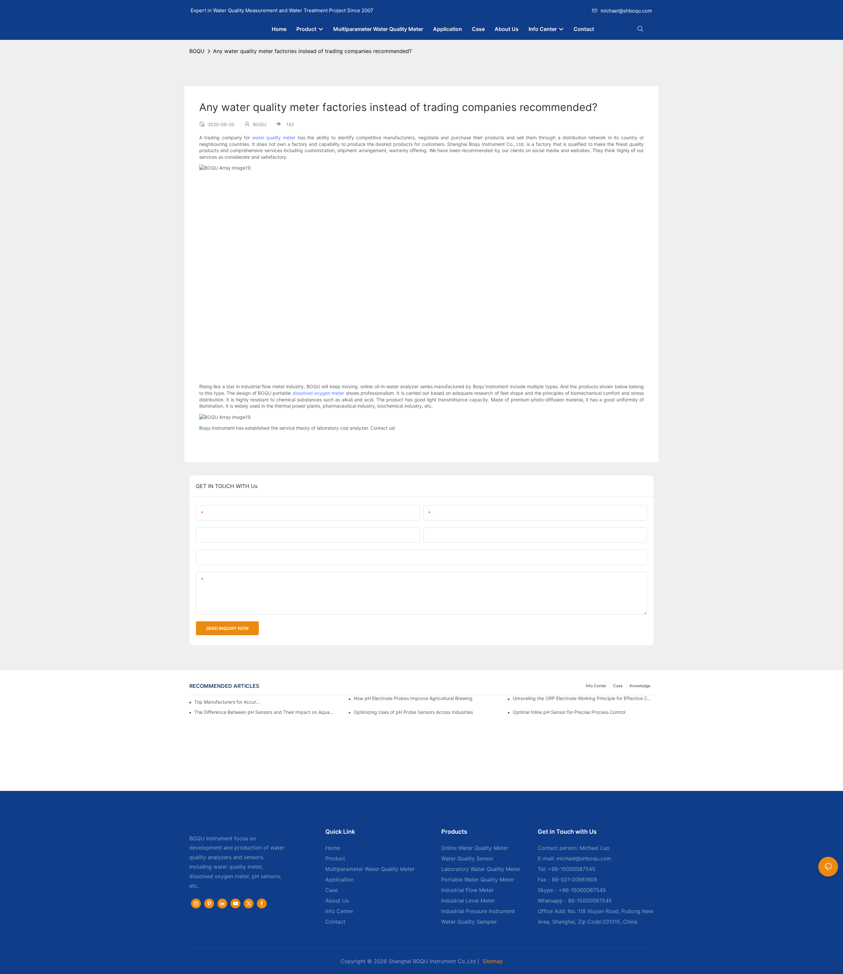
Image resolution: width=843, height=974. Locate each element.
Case (618, 685)
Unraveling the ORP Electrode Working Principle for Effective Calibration (583, 698)
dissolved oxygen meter (318, 393)
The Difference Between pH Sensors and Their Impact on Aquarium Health (264, 712)
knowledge (640, 685)
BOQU (196, 51)
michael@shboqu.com (626, 11)
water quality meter (274, 137)
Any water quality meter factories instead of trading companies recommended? (312, 51)
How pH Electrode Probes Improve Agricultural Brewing (413, 698)
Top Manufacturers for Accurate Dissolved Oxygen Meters (228, 702)
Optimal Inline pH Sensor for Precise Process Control (569, 712)
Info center (596, 685)
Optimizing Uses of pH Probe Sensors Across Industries (413, 712)
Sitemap (492, 961)
